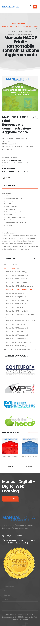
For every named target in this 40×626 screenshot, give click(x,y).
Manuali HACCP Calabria (15, 279)
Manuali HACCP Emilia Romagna (18, 286)
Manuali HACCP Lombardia (16, 300)
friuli (26, 166)
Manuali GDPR (9, 264)
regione (12, 169)
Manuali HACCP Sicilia (14, 331)
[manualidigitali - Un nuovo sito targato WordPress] (10, 6)
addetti (9, 166)
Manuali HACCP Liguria (14, 297)
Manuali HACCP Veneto (14, 346)
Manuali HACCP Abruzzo (15, 272)
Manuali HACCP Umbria (14, 339)
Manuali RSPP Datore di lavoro (30, 456)
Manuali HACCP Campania (16, 282)
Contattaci (10, 498)
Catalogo (7, 595)
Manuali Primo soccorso (9, 456)
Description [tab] (10, 185)
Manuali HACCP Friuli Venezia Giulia (15, 163)
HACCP (30, 166)
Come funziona (9, 587)
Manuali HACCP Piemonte (15, 311)
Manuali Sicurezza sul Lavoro (15, 349)
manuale (5, 169)
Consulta (11, 466)
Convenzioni (8, 591)
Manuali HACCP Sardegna (15, 328)
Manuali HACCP (16, 160)
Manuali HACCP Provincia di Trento (19, 321)
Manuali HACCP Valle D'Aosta (17, 342)
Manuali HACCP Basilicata (15, 275)
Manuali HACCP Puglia (14, 324)
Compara (9, 178)
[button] (29, 432)
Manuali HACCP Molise (14, 307)
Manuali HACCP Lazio (13, 293)
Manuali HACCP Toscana (15, 335)
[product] (10, 446)
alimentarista (17, 166)
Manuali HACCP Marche (14, 304)
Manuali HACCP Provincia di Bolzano (19, 314)
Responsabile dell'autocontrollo (15, 171)
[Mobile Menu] (35, 6)
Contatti (6, 599)
